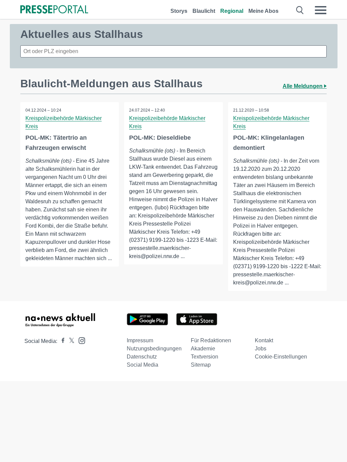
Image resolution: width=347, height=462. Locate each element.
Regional (231, 11)
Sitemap (201, 365)
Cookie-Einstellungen (281, 357)
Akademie (203, 348)
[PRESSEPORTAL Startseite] (54, 10)
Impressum (140, 340)
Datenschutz (142, 357)
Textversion (204, 357)
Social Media (142, 365)
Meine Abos (263, 11)
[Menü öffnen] (320, 10)
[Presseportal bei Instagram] (80, 340)
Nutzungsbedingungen (154, 348)
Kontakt (264, 340)
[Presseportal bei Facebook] (61, 341)
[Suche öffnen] (300, 10)
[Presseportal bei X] (70, 341)
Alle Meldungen (303, 86)
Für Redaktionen (211, 340)
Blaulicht (203, 11)
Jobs (260, 348)
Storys (178, 11)
